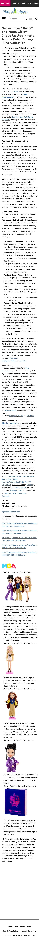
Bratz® (9, 479)
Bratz (16, 92)
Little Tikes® (21, 476)
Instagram (6, 361)
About (10, 927)
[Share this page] (36, 19)
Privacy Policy (29, 935)
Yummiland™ (16, 482)
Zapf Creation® (20, 488)
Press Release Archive (22, 927)
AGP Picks (5, 3)
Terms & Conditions (29, 931)
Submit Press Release (11, 931)
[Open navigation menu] (4, 19)
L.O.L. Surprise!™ (10, 476)
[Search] (25, 18)
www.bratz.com (10, 410)
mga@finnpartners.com (11, 512)
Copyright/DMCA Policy (13, 935)
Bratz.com (13, 358)
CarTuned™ (26, 482)
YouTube (23, 361)
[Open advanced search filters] (30, 18)
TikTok (13, 361)
